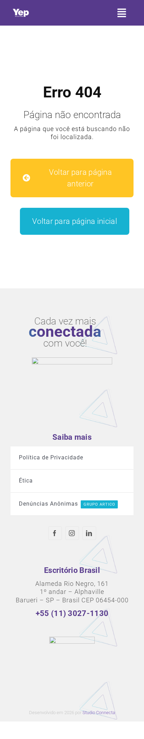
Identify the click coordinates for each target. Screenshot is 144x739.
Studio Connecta (98, 712)
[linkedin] (89, 533)
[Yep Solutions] (20, 10)
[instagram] (72, 533)
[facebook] (55, 533)
